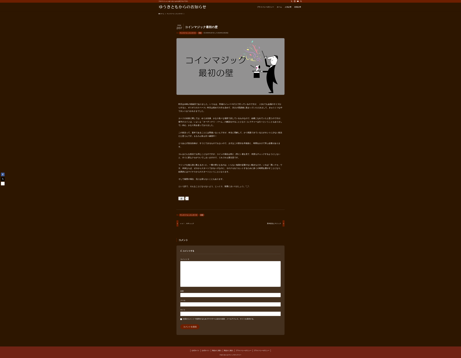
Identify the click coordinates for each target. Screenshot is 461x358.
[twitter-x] (291, 1)
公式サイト (195, 350)
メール (182, 300)
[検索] (301, 1)
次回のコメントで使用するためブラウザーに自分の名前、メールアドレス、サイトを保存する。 (219, 319)
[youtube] (297, 1)
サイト (182, 310)
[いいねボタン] (181, 198)
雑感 (200, 33)
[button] (3, 174)
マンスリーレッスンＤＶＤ (188, 33)
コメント (184, 259)
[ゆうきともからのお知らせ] (182, 7)
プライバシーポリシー (243, 350)
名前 (182, 291)
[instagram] (294, 1)
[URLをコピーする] (3, 183)
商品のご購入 (216, 350)
